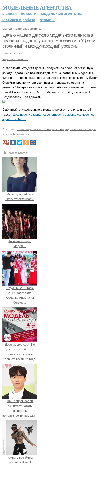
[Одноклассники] (26, 142)
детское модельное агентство (33, 129)
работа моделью (20, 134)
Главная (9, 14)
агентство (58, 129)
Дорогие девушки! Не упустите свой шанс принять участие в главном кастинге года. (19, 352)
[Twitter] (19, 142)
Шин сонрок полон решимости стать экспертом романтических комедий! (19, 408)
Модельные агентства (36, 7)
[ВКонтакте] (13, 142)
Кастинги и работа (18, 20)
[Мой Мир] (33, 142)
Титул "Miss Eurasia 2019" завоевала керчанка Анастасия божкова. (20, 295)
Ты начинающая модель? (20, 243)
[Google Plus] (6, 142)
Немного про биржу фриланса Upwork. (19, 460)
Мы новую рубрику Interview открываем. (19, 197)
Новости (29, 14)
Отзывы (47, 20)
